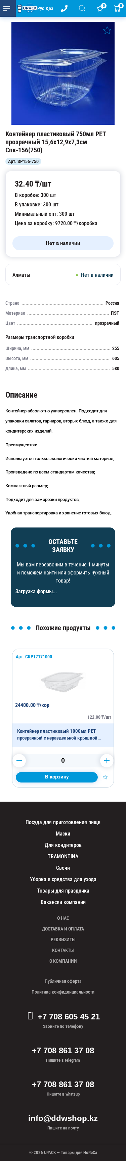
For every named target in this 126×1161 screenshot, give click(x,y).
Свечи (63, 868)
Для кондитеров (63, 845)
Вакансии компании (63, 902)
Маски (63, 833)
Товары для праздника (63, 891)
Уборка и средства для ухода (63, 879)
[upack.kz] (25, 8)
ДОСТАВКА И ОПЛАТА (63, 928)
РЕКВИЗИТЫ (63, 939)
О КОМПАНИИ (63, 961)
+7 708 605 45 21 (69, 1016)
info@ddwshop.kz (63, 1118)
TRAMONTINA (63, 856)
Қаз (49, 8)
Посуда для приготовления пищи (63, 822)
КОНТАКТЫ (63, 950)
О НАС (63, 918)
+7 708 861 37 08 (63, 1050)
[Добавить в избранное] (107, 30)
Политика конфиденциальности (63, 992)
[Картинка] (63, 123)
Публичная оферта (63, 981)
